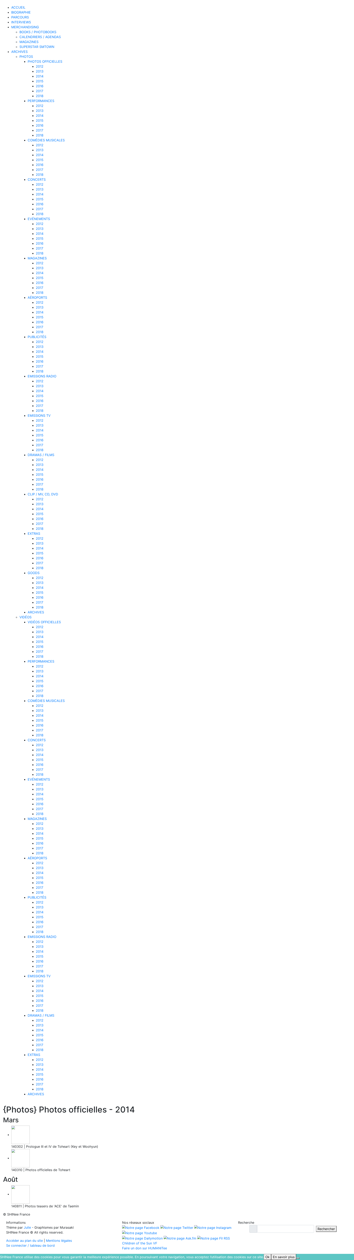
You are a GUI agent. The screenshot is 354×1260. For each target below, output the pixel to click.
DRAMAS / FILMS (41, 455)
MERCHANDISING (25, 27)
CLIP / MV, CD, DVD (43, 494)
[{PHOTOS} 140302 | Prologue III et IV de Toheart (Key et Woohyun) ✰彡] (20, 1135)
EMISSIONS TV (39, 415)
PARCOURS (20, 17)
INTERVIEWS (21, 22)
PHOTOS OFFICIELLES (45, 61)
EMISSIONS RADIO (42, 376)
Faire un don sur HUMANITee (144, 1248)
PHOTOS (26, 56)
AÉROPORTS (37, 297)
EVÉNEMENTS (39, 219)
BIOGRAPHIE (21, 12)
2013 (39, 71)
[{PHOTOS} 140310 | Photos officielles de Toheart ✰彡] (20, 1158)
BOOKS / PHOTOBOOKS (37, 32)
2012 (39, 66)
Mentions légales (59, 1240)
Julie (27, 1227)
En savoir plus (284, 1257)
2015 (39, 81)
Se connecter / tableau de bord (30, 1245)
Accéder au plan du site (24, 1240)
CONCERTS (37, 179)
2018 (39, 96)
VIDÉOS (25, 617)
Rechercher (326, 1229)
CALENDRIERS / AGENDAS (40, 37)
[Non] (298, 1258)
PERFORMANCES (41, 101)
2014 (39, 76)
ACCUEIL (18, 7)
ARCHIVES (19, 52)
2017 (39, 91)
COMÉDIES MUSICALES (46, 140)
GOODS (34, 573)
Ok (267, 1257)
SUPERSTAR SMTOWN (36, 47)
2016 (39, 86)
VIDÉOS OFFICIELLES (44, 622)
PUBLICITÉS (37, 337)
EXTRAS (34, 533)
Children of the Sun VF (139, 1243)
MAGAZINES (29, 42)
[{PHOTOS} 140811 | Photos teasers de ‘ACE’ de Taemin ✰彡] (20, 1194)
